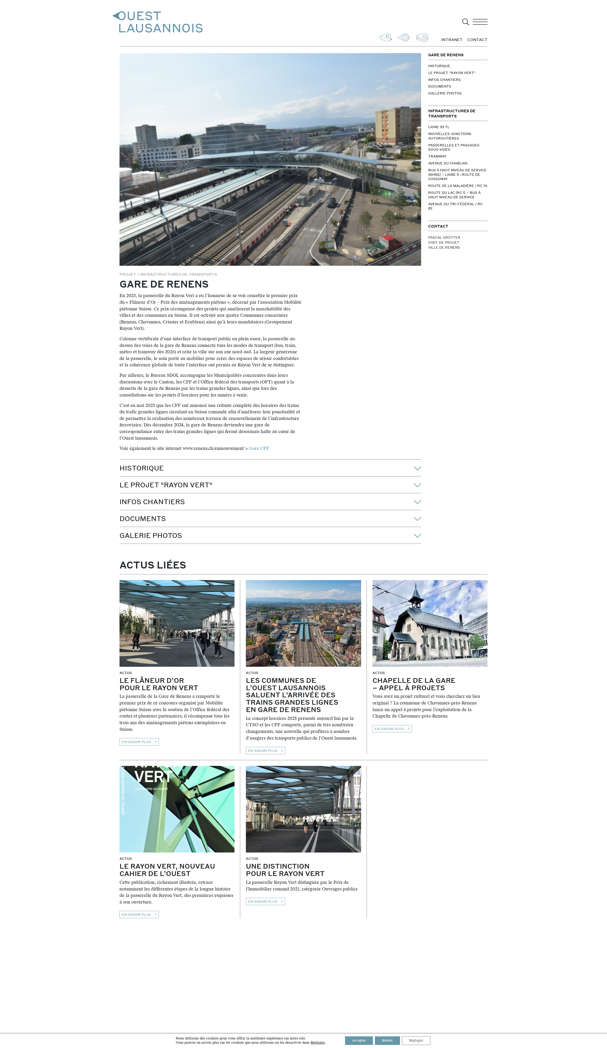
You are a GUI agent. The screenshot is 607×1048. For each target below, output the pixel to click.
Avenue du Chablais (448, 163)
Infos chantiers (444, 79)
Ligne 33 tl (439, 127)
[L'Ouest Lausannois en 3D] (385, 36)
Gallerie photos (445, 93)
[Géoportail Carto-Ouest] (421, 36)
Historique (439, 66)
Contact (477, 40)
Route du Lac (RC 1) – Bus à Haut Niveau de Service (454, 194)
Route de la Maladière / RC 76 (457, 185)
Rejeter (387, 1040)
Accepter (359, 1040)
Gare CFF (258, 448)
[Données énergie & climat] (402, 36)
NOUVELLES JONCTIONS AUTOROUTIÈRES (449, 135)
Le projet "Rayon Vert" (451, 72)
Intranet (452, 40)
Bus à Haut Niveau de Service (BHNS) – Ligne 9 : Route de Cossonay (457, 174)
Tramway (437, 156)
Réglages (318, 1043)
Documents (439, 86)
